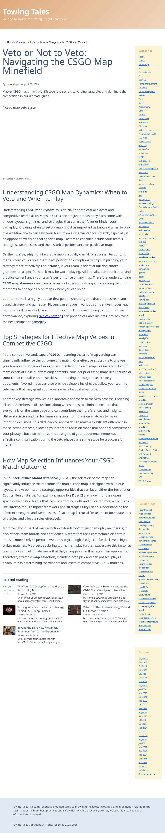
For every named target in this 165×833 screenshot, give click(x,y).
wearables (143, 334)
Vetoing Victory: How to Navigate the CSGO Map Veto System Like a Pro (105, 588)
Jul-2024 (142, 673)
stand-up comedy (146, 525)
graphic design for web (149, 579)
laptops (142, 211)
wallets (142, 434)
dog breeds (144, 529)
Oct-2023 (143, 666)
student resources (147, 176)
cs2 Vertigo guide (146, 606)
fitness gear (144, 350)
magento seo (144, 533)
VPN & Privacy (145, 481)
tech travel (143, 365)
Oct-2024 (143, 677)
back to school (145, 288)
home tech (143, 442)
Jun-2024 (142, 704)
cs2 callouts (144, 548)
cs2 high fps (144, 560)
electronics (143, 411)
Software (143, 87)
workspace (143, 153)
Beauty (142, 95)
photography (144, 199)
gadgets (142, 188)
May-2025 (143, 770)
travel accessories (147, 257)
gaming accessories (147, 261)
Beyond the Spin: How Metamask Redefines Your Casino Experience (38, 629)
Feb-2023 (143, 662)
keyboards (143, 415)
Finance (142, 114)
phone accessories (147, 238)
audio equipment (146, 222)
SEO (140, 68)
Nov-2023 (143, 693)
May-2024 (143, 685)
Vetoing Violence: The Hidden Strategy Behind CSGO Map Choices (40, 609)
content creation (146, 404)
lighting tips (144, 299)
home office (144, 149)
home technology (146, 203)
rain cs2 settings (51, 316)
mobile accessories (147, 311)
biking (141, 276)
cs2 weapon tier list (147, 598)
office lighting (145, 407)
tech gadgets (144, 161)
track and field (145, 625)
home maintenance (147, 540)
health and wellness (147, 369)
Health (142, 56)
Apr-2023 (143, 670)
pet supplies (144, 234)
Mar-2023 (143, 731)
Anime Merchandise (148, 215)
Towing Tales (26, 11)
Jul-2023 (142, 720)
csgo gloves (144, 583)
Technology (144, 118)
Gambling (143, 145)
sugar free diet (145, 510)
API (140, 477)
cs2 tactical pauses (147, 602)
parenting (143, 353)
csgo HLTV (143, 587)
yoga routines (145, 513)
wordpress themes (147, 517)
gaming (142, 272)
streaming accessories (149, 326)
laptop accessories (147, 292)
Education (143, 126)
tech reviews (144, 230)
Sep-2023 (143, 716)
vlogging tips (144, 342)
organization (144, 423)
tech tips (142, 242)
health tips (143, 172)
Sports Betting (145, 446)
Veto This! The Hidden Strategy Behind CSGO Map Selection (106, 609)
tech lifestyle (144, 431)
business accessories (148, 396)
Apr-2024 (143, 697)
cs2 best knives (145, 614)
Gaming (20, 42)
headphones (144, 419)
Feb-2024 (143, 708)
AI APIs (142, 157)
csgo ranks (143, 591)
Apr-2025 (143, 762)
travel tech (143, 427)
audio (141, 392)
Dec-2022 (143, 700)
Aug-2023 (143, 712)
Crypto (142, 218)
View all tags (145, 629)
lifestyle (142, 245)
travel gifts (143, 338)
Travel (141, 99)
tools (141, 361)
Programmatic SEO (147, 134)
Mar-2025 (143, 766)
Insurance (143, 122)
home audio (144, 269)
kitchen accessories (147, 388)
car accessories (146, 284)
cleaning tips (144, 249)
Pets (140, 76)
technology (143, 164)
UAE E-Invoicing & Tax (148, 168)
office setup (144, 373)
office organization (147, 303)
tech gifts (143, 191)
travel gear (143, 296)
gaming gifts (144, 280)
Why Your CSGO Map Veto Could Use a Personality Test (40, 588)
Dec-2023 (143, 751)
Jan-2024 (142, 689)
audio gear (143, 346)
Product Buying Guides (149, 450)
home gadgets (145, 377)
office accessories (147, 380)
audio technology (146, 184)
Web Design (144, 64)
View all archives (147, 774)
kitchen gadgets (146, 384)
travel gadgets (145, 330)
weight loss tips (145, 564)
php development (146, 556)
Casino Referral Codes (149, 207)
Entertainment (145, 72)
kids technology (145, 323)
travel (141, 315)
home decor (144, 226)
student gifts (144, 319)
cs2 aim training (146, 537)
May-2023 (143, 658)
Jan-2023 (142, 743)
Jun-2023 (142, 724)
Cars (141, 110)
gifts (140, 195)
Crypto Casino (145, 141)
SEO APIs (143, 137)
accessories (144, 253)
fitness (142, 180)
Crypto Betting (145, 469)
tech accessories (146, 130)
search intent (144, 521)
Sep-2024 (143, 727)
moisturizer (144, 567)
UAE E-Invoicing (146, 473)
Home (10, 42)
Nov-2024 (143, 681)
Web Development (147, 91)
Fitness (142, 60)
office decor (144, 307)
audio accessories (147, 357)
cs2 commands (145, 544)
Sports (141, 103)
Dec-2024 (143, 754)
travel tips (143, 400)
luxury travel (144, 594)
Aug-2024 (143, 739)
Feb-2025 (143, 758)
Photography (144, 107)
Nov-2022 (143, 747)
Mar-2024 (143, 735)
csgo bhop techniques (148, 621)
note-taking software (148, 552)
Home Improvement (148, 83)
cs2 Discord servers (147, 618)
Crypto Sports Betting (148, 438)
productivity (144, 265)
